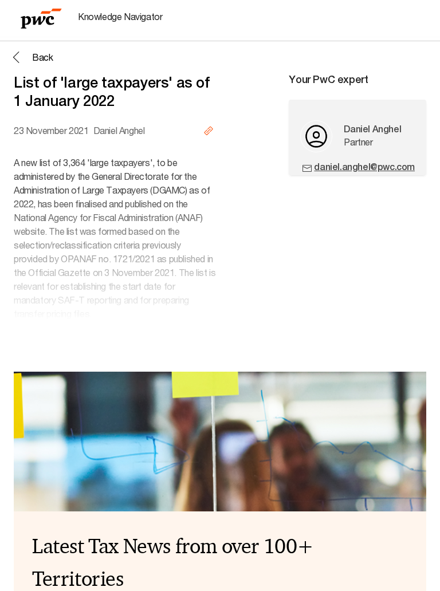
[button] (31, 57)
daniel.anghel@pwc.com (364, 166)
